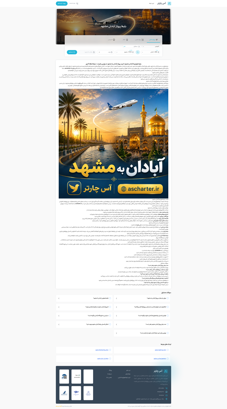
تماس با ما (109, 378)
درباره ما (109, 374)
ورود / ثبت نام (61, 3)
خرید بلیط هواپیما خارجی (124, 378)
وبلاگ (110, 370)
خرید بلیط (151, 3)
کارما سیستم (59, 406)
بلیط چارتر (128, 374)
